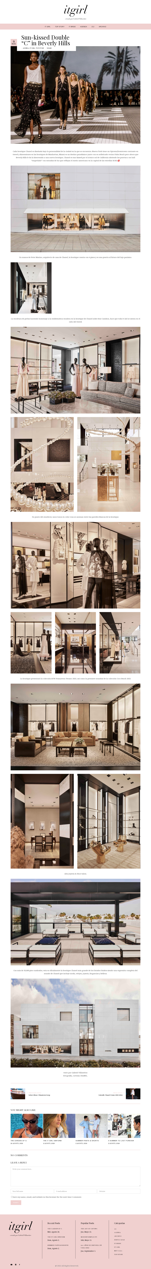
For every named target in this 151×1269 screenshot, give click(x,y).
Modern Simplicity (89, 1237)
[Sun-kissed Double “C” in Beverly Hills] (75, 95)
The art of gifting (89, 1229)
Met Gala (118, 1251)
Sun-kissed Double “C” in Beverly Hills (45, 40)
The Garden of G (55, 1229)
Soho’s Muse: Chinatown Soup (39, 1095)
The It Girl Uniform (56, 1237)
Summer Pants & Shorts (58, 1245)
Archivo (118, 1236)
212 (115, 1229)
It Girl (32, 48)
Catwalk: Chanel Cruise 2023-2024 (110, 1095)
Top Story (40, 48)
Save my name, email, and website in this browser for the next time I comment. (47, 1197)
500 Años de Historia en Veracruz (91, 1246)
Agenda (26, 48)
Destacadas (119, 1240)
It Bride (117, 1243)
